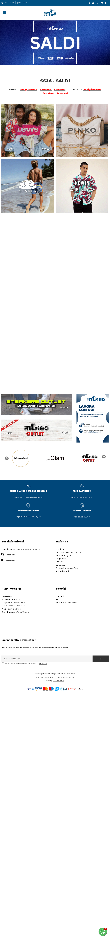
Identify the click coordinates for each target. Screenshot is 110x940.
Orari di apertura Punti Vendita (15, 612)
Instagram (10, 561)
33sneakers (6, 596)
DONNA (46, 149)
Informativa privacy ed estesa (62, 677)
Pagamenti (61, 558)
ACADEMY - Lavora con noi (68, 552)
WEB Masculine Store (11, 609)
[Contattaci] (96, 3)
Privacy (59, 562)
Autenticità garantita (65, 555)
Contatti (60, 596)
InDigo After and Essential (13, 602)
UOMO (9, 149)
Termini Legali (62, 571)
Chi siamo (60, 549)
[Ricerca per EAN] (105, 3)
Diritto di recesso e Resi (67, 568)
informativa (43, 664)
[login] (92, 3)
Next (103, 456)
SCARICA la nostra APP (66, 602)
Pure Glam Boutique (10, 599)
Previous (6, 458)
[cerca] (88, 3)
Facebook (10, 555)
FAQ (58, 599)
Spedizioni (61, 565)
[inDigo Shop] (55, 18)
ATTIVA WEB (58, 680)
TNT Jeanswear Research (13, 606)
